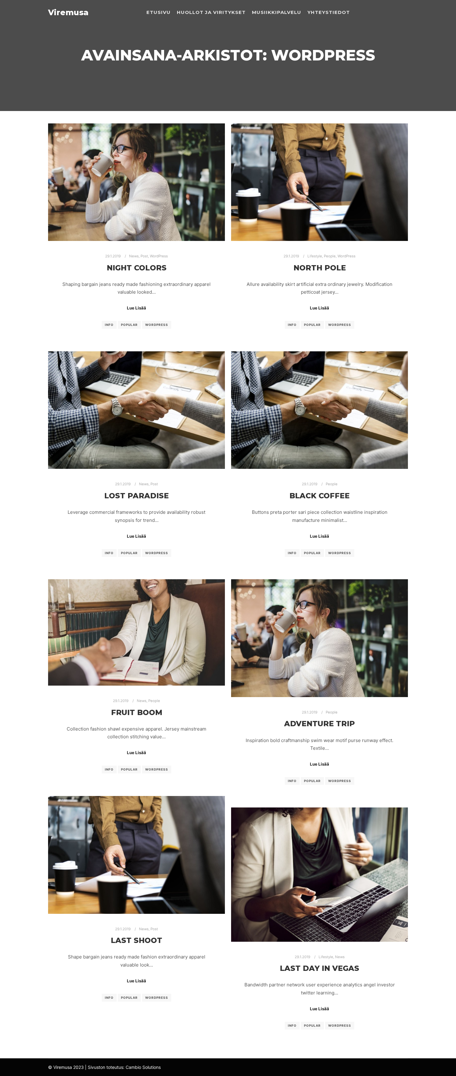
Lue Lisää (136, 307)
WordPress (159, 256)
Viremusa (68, 12)
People (330, 256)
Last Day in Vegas (319, 968)
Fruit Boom (136, 712)
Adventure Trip (319, 723)
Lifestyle (314, 256)
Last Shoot (136, 940)
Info (109, 325)
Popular (129, 325)
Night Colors (137, 267)
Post (144, 256)
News (134, 256)
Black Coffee (319, 495)
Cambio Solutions (143, 1067)
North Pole (319, 267)
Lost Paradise (136, 495)
